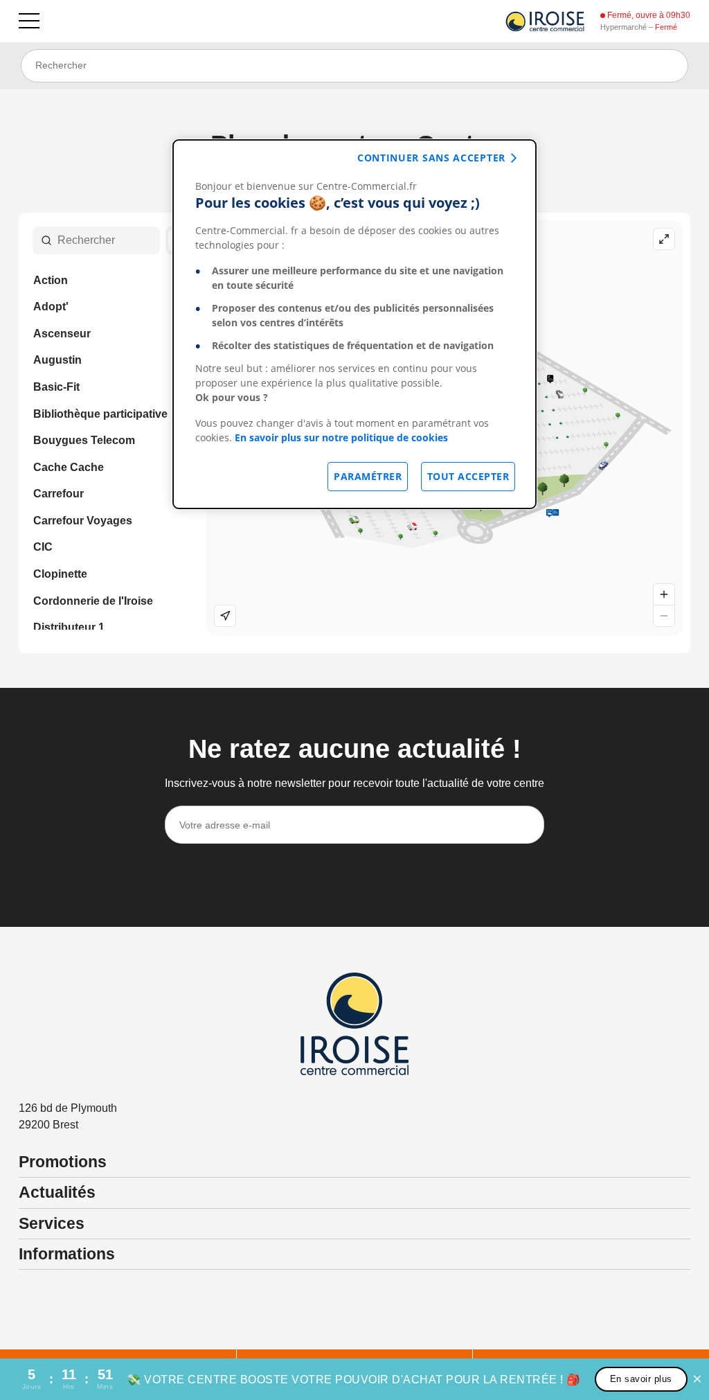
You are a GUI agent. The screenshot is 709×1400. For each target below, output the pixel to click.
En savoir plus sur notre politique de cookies (341, 437)
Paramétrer (368, 476)
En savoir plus (641, 1379)
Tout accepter (468, 476)
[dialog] (354, 324)
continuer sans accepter (431, 157)
